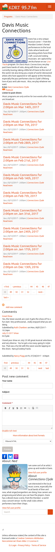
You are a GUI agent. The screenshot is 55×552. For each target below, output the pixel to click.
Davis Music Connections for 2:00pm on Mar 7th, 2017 (22, 123)
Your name (7, 381)
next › (40, 292)
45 (37, 287)
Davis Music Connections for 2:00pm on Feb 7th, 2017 (22, 194)
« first (6, 287)
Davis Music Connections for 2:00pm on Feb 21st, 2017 (22, 158)
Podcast (9, 90)
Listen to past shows (12, 93)
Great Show (7, 316)
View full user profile (37, 472)
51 (22, 292)
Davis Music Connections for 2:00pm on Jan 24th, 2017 (22, 229)
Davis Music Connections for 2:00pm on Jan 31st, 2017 (22, 212)
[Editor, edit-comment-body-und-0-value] (27, 418)
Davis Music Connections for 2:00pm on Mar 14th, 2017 (22, 105)
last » (6, 297)
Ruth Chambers (21, 327)
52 (28, 292)
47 (49, 287)
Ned (9, 87)
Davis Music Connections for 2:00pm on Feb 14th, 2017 (22, 176)
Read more (8, 114)
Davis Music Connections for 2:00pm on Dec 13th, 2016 (22, 265)
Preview (7, 449)
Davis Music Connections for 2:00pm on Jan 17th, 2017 (22, 247)
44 (31, 287)
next (40, 368)
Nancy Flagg (19, 356)
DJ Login (12, 545)
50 (16, 292)
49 (11, 292)
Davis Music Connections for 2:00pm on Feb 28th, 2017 (22, 141)
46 (43, 287)
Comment (7, 403)
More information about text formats (29, 435)
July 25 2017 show (10, 333)
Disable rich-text (9, 431)
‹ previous (17, 287)
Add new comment (14, 307)
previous (15, 363)
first (6, 363)
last (47, 368)
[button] (5, 408)
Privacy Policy (24, 545)
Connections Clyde (20, 87)
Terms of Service (38, 545)
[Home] (19, 7)
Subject (5, 392)
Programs (8, 16)
